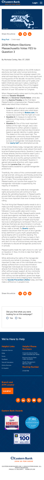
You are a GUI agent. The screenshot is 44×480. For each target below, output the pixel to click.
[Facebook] (25, 34)
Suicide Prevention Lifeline (19, 280)
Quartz (25, 228)
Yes (10, 318)
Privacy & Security (16, 469)
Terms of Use (30, 469)
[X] (20, 34)
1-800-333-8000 (27, 359)
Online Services (6, 365)
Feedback (5, 359)
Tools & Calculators (7, 362)
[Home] (11, 2)
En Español (5, 368)
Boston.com (30, 112)
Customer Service (7, 350)
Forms (3, 356)
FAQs (3, 353)
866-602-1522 (26, 364)
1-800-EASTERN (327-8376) (30, 354)
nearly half (14, 143)
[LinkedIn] (29, 34)
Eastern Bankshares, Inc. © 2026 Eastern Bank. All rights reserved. (21, 467)
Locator (7, 391)
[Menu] (40, 3)
